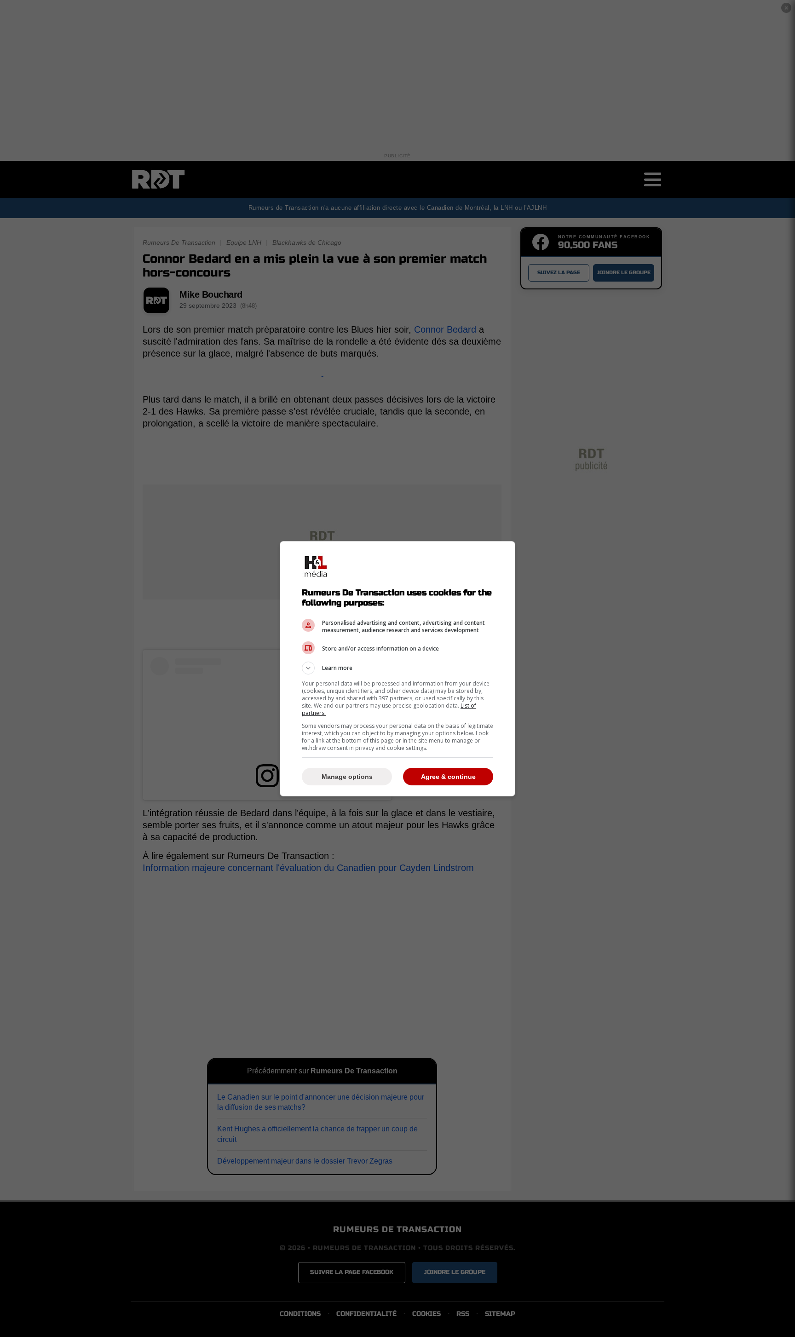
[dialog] (397, 668)
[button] (397, 668)
